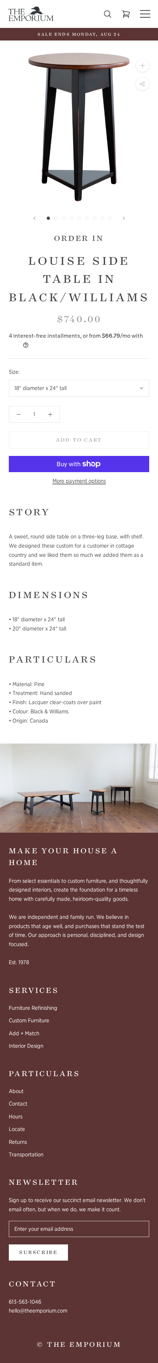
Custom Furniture (29, 1020)
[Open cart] (126, 14)
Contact (18, 1103)
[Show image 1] (48, 218)
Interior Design (26, 1046)
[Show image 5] (79, 218)
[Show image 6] (87, 218)
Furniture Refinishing (33, 1008)
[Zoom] (142, 65)
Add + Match (24, 1033)
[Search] (107, 14)
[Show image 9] (110, 218)
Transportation (26, 1154)
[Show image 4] (71, 218)
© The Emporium (79, 1345)
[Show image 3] (63, 218)
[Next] (124, 218)
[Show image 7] (94, 218)
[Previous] (34, 218)
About (16, 1091)
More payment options (79, 481)
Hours (15, 1116)
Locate (17, 1129)
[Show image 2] (56, 218)
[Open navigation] (145, 14)
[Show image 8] (102, 218)
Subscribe (38, 1252)
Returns (18, 1142)
